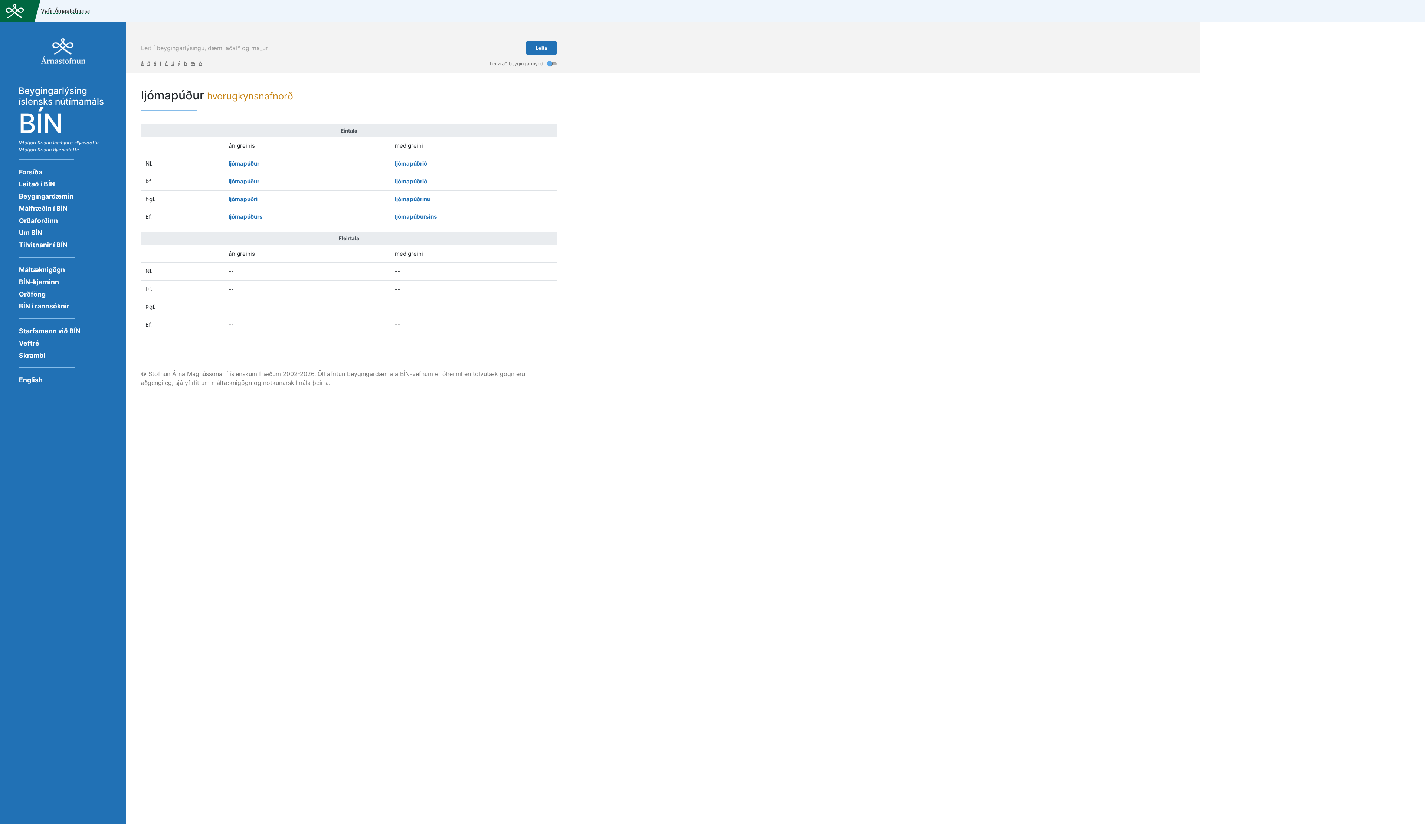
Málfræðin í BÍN (43, 208)
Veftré (29, 343)
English (31, 380)
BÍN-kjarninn (39, 282)
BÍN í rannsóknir (44, 306)
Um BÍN (30, 232)
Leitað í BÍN (37, 184)
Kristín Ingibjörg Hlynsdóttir (68, 142)
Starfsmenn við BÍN (50, 331)
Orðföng (32, 294)
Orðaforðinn (38, 221)
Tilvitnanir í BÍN (43, 245)
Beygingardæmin (46, 196)
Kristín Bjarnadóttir (58, 150)
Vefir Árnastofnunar (66, 10)
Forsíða (30, 172)
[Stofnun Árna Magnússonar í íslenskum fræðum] (63, 55)
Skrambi (32, 355)
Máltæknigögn (42, 270)
